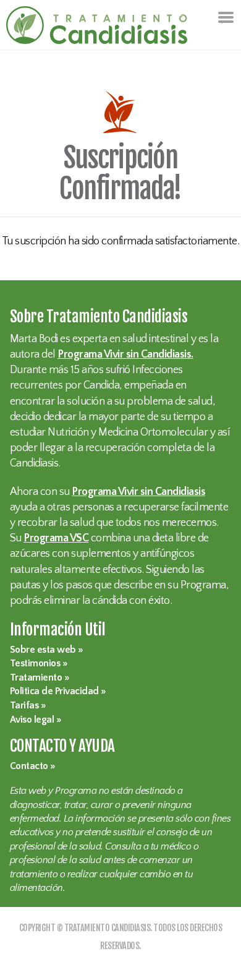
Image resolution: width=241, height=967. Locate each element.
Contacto (29, 766)
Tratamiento (36, 678)
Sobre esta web (43, 650)
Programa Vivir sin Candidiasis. (125, 354)
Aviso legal (32, 720)
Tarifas (24, 705)
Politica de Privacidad (54, 691)
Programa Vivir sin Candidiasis (138, 492)
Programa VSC (55, 538)
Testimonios (35, 663)
